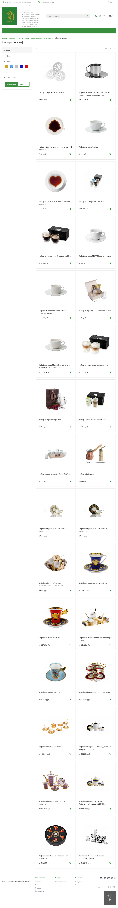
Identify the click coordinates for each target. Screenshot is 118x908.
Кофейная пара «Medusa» (49, 638)
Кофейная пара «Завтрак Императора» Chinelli (95, 639)
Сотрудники (39, 891)
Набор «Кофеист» (86, 474)
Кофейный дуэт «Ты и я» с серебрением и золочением (51, 584)
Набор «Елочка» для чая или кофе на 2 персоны (55, 148)
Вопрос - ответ (81, 885)
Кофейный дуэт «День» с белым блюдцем (52, 530)
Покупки (78, 882)
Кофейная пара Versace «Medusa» (93, 583)
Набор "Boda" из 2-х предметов (93, 420)
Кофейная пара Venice (88, 147)
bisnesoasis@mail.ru (47, 2)
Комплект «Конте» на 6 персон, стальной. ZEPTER (92, 857)
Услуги (58, 878)
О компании (40, 878)
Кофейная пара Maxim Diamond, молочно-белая (53, 312)
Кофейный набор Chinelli (50, 747)
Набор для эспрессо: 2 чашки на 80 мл (55, 256)
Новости (38, 882)
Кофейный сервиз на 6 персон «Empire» (52, 803)
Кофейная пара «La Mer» (49, 692)
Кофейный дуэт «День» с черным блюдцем (93, 530)
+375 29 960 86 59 (107, 878)
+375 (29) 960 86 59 (105, 16)
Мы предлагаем (61, 882)
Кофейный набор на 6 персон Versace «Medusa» (55, 857)
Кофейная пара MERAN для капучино (95, 256)
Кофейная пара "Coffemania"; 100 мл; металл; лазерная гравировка (95, 94)
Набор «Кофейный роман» (50, 420)
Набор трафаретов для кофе (51, 92)
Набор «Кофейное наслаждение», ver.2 (95, 311)
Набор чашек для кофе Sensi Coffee (54, 474)
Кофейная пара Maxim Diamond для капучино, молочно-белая (54, 366)
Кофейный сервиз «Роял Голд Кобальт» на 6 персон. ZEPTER (92, 803)
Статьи (37, 885)
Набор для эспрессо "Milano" (91, 202)
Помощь (78, 878)
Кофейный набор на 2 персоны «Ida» (94, 692)
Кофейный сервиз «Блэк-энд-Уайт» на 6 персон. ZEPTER (95, 748)
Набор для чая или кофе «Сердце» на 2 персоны (56, 203)
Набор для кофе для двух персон (93, 365)
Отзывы (38, 888)
